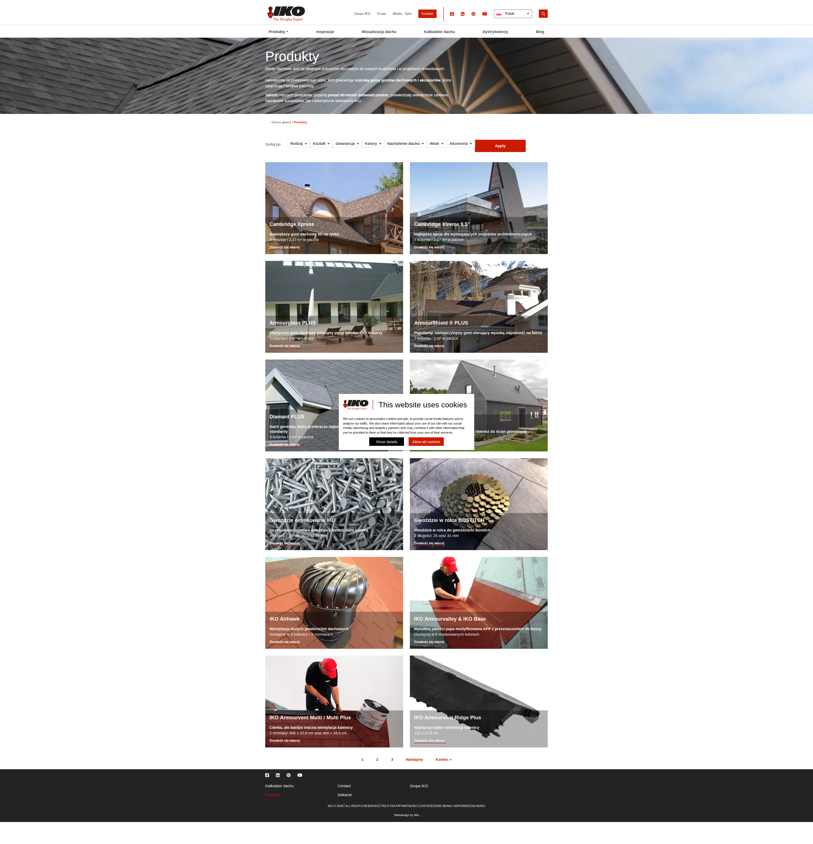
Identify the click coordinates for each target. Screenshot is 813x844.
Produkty (272, 795)
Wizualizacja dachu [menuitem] (379, 32)
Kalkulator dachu (279, 786)
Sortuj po (273, 145)
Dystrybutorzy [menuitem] (495, 32)
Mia (416, 815)
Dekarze (345, 795)
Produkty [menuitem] (277, 32)
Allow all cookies (426, 442)
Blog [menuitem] (540, 32)
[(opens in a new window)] (452, 13)
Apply (500, 146)
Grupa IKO (362, 13)
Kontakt (427, 13)
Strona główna (281, 122)
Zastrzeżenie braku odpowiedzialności (452, 805)
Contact (344, 786)
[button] (298, 145)
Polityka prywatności (399, 805)
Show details (386, 442)
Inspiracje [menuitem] (325, 32)
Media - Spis (402, 13)
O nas (381, 13)
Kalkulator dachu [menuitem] (439, 32)
